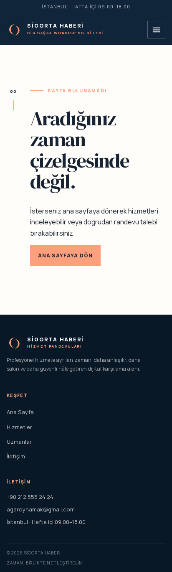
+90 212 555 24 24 (30, 497)
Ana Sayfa (20, 412)
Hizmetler (19, 427)
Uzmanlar (19, 441)
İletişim (16, 456)
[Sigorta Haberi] (14, 30)
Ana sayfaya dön (65, 255)
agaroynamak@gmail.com (41, 509)
